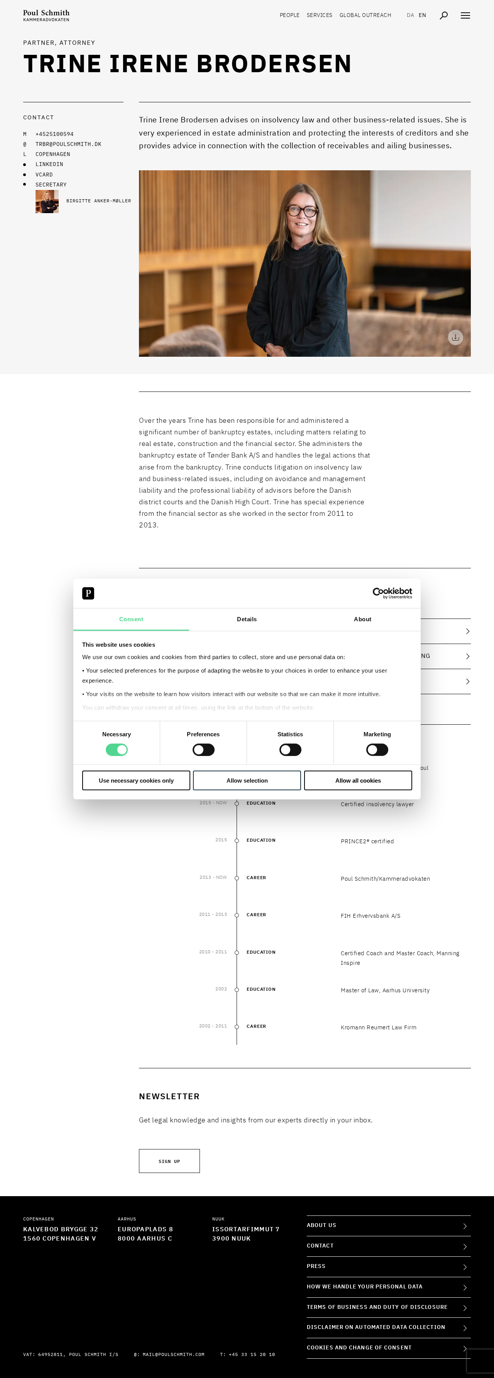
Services (320, 15)
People (290, 15)
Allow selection (247, 780)
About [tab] (363, 619)
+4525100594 (55, 134)
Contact (320, 1246)
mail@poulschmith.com (174, 1355)
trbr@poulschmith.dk (69, 144)
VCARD (44, 175)
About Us (322, 1225)
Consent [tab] (131, 619)
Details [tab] (247, 619)
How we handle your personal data (365, 1287)
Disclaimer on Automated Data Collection (376, 1327)
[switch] (204, 749)
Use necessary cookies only (136, 780)
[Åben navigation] (465, 15)
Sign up (169, 1160)
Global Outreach (366, 15)
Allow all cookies (358, 780)
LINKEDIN (49, 164)
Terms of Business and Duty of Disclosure (377, 1307)
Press (316, 1266)
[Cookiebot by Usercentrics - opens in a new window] (378, 593)
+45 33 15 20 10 (252, 1355)
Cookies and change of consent (359, 1348)
